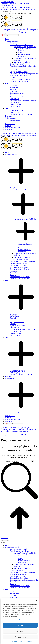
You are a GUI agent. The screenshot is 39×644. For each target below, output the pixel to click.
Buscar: (7, 461)
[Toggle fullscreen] (6, 540)
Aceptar (20, 625)
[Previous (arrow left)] (2, 542)
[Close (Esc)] (2, 540)
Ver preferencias (20, 637)
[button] (37, 600)
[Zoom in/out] (8, 540)
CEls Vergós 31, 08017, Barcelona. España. (21, 9)
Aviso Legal (29, 641)
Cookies (11, 641)
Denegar (20, 631)
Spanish (6, 35)
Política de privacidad (19, 641)
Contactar (4, 4)
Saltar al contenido (7, 2)
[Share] (4, 540)
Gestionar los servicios (20, 620)
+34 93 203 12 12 (25, 33)
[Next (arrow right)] (4, 542)
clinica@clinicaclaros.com (10, 33)
